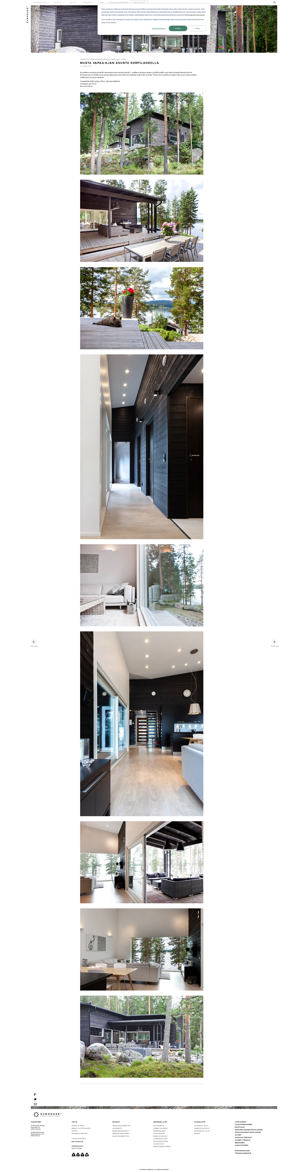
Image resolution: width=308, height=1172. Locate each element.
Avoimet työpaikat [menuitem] (242, 1140)
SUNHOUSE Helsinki (38, 1126)
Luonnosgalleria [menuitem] (160, 1139)
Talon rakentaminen (118, 2)
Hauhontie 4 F (35, 1127)
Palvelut (58, 2)
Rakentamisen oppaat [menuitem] (162, 1146)
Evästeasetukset (159, 28)
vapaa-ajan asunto (118, 59)
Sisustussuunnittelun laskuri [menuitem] (248, 1132)
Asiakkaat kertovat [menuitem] (80, 1133)
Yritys (72, 2)
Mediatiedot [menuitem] (240, 1143)
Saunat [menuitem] (197, 1133)
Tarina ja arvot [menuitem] (78, 1126)
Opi (101, 2)
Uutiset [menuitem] (74, 1131)
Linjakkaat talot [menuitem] (201, 1126)
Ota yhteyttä (139, 2)
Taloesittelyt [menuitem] (158, 1144)
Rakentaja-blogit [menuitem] (160, 1136)
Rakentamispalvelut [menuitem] (120, 1131)
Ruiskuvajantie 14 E (37, 1134)
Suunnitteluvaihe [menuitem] (160, 1128)
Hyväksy (178, 28)
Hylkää (197, 28)
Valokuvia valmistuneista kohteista (95, 59)
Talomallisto (40, 2)
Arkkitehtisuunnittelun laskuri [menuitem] (249, 1130)
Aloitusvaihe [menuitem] (158, 1126)
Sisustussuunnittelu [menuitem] (120, 1136)
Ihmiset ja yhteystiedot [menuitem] (81, 1128)
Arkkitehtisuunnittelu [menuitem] (121, 1126)
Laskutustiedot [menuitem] (241, 1145)
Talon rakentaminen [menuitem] (243, 1124)
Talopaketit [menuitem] (117, 1128)
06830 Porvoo (35, 1136)
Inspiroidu (88, 2)
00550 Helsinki (36, 1129)
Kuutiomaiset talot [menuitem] (202, 1131)
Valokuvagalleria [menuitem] (160, 1141)
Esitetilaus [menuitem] (240, 1127)
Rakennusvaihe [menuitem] (159, 1131)
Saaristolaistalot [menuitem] (201, 1128)
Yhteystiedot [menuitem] (240, 1122)
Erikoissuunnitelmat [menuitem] (120, 1133)
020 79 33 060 (77, 1148)
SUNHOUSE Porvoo (37, 1132)
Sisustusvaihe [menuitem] (159, 1133)
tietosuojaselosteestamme (195, 15)
